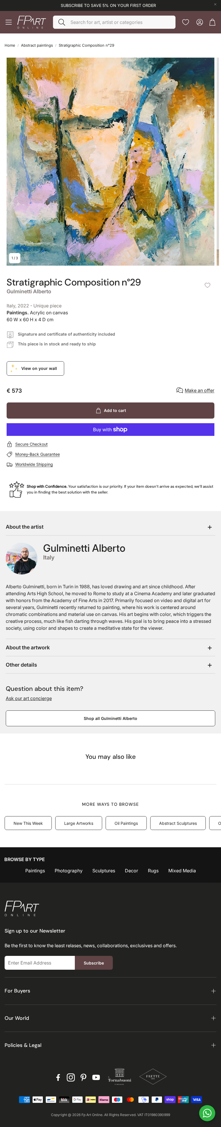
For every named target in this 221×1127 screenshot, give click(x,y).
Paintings (35, 870)
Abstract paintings (37, 45)
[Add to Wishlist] (207, 285)
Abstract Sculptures (178, 823)
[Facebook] (58, 1077)
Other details (21, 665)
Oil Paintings (126, 823)
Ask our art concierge (29, 698)
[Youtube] (96, 1077)
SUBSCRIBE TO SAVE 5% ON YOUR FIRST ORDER (108, 5)
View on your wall (39, 368)
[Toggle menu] (9, 22)
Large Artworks (78, 823)
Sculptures (103, 870)
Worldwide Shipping (34, 464)
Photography (69, 870)
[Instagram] (71, 1077)
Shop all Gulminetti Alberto (110, 718)
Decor (131, 870)
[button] (114, 22)
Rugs (153, 870)
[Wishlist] (185, 22)
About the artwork (28, 647)
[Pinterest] (83, 1077)
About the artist (24, 527)
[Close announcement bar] (215, 4)
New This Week (28, 823)
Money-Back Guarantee (37, 454)
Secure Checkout (31, 444)
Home (10, 45)
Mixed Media (182, 870)
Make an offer (199, 390)
